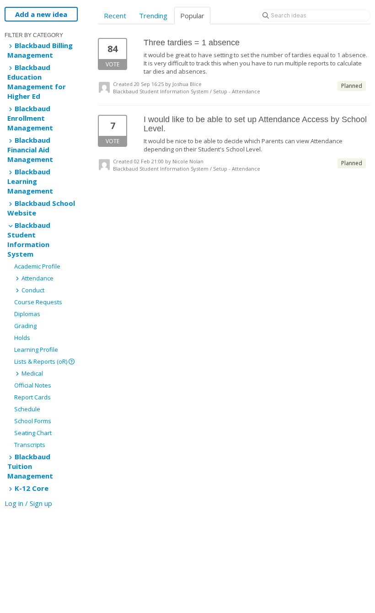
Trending (153, 15)
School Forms (32, 421)
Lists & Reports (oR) (41, 361)
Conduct (32, 290)
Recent (115, 15)
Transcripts (29, 445)
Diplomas (27, 314)
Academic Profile (37, 266)
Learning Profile (36, 349)
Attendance (37, 278)
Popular (192, 15)
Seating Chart (33, 433)
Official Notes (32, 385)
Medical (31, 373)
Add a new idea (41, 14)
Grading (25, 326)
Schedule (27, 409)
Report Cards (32, 397)
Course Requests (38, 302)
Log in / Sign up (28, 503)
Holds (22, 337)
